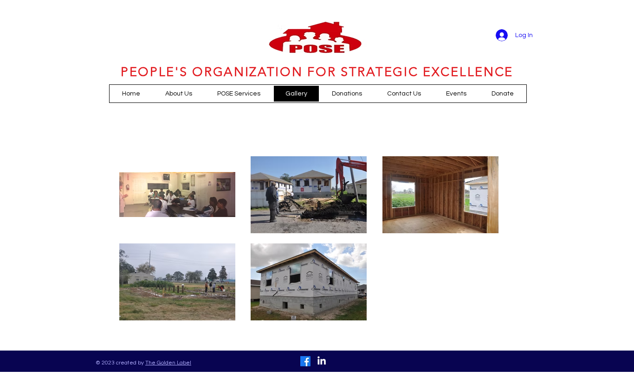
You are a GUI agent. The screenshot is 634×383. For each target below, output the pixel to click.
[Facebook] (305, 361)
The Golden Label (168, 363)
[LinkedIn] (322, 361)
